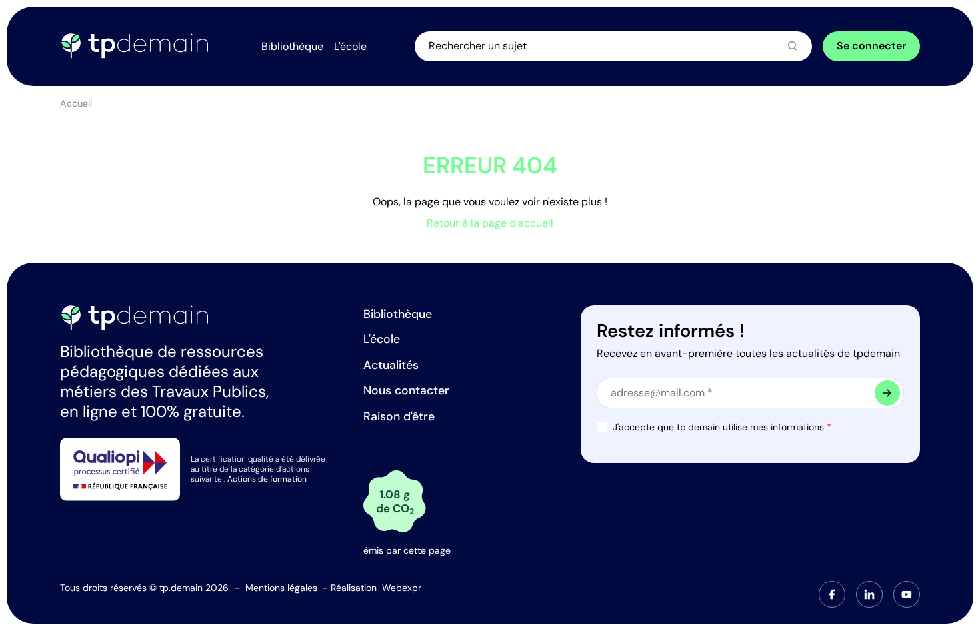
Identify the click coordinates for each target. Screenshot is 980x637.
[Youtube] (906, 594)
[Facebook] (832, 594)
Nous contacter (406, 390)
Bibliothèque (397, 314)
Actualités (391, 365)
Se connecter (871, 46)
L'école (381, 339)
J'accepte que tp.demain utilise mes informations (722, 427)
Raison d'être (399, 416)
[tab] (832, 594)
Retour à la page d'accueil (490, 223)
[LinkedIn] (869, 594)
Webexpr (401, 588)
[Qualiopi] (120, 469)
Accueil (76, 103)
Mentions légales (281, 588)
